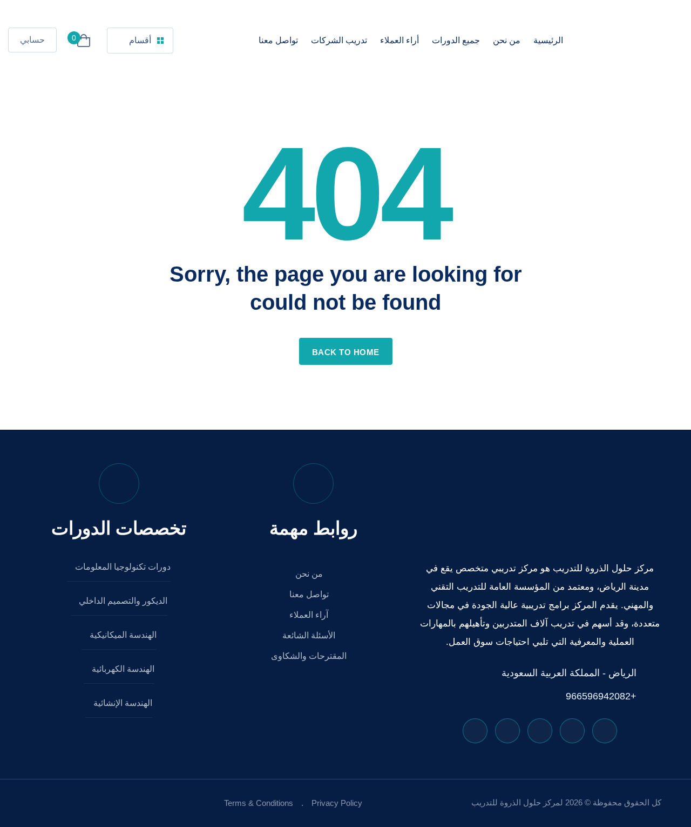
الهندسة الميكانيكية (122, 634)
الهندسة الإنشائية (121, 703)
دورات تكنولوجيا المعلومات (122, 566)
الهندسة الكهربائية (122, 668)
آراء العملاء (309, 614)
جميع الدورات (456, 40)
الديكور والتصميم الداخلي (122, 600)
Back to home (346, 352)
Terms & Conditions (258, 803)
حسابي (32, 39)
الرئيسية (548, 40)
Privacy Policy (336, 803)
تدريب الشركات (339, 40)
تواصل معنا (278, 40)
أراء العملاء (399, 40)
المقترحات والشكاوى (310, 656)
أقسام (140, 40)
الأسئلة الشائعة (309, 635)
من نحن (506, 40)
